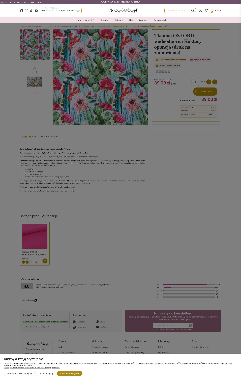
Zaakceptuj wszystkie (69, 373)
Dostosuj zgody (46, 373)
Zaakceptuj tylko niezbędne (19, 373)
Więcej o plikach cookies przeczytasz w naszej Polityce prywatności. (32, 367)
